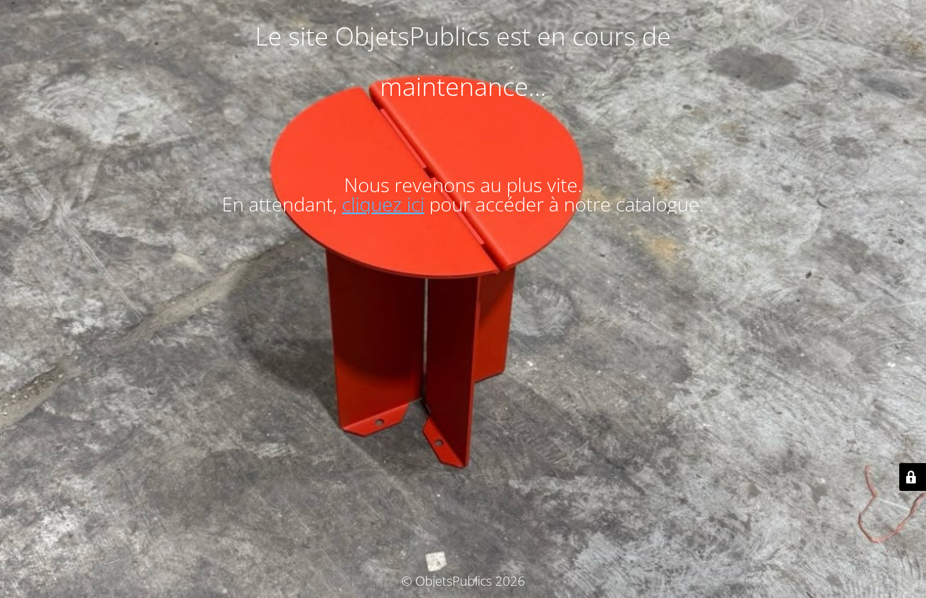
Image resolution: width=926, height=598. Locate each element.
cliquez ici (383, 204)
